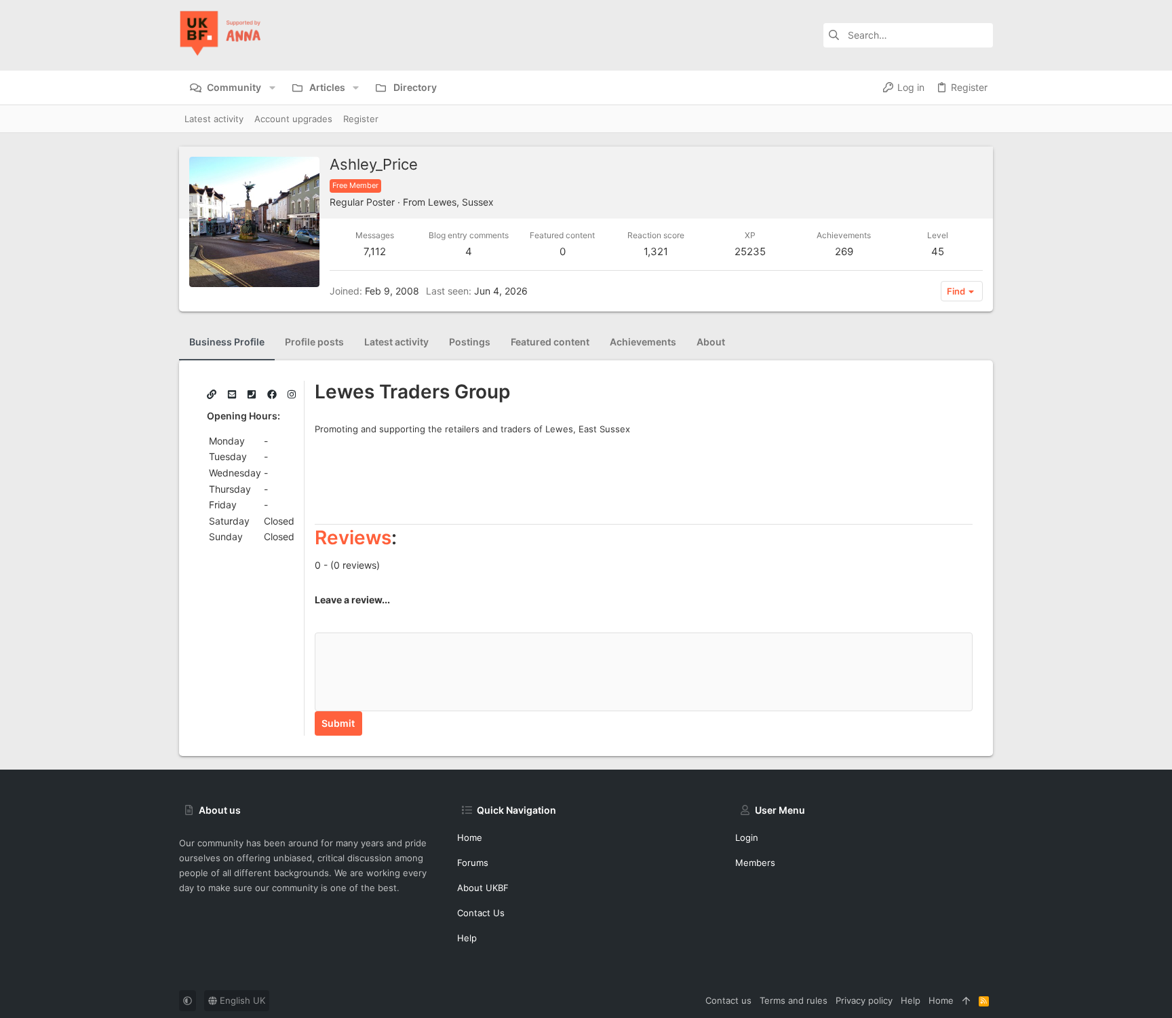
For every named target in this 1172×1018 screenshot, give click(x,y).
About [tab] (711, 341)
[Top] (966, 1000)
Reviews (353, 537)
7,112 (375, 251)
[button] (271, 87)
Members (755, 862)
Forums (472, 862)
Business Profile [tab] (227, 341)
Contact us (481, 912)
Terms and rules (793, 1000)
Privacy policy (864, 1000)
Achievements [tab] (643, 341)
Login (746, 837)
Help (467, 937)
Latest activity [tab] (396, 341)
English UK (241, 1000)
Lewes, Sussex (461, 202)
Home (469, 837)
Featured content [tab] (550, 341)
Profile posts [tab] (314, 341)
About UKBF (483, 887)
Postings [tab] (469, 341)
